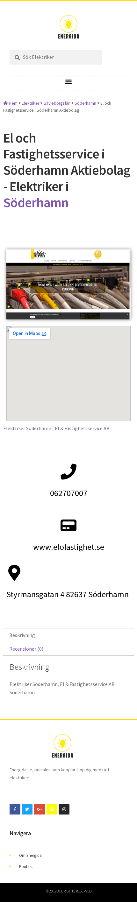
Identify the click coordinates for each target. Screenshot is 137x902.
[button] (68, 81)
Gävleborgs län (56, 103)
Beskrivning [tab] (22, 635)
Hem (13, 103)
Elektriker (30, 103)
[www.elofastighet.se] (68, 525)
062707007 (68, 493)
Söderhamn (85, 103)
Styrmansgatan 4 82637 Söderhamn (67, 594)
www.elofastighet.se (68, 547)
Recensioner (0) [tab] (26, 649)
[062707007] (68, 471)
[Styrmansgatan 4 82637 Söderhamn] (14, 573)
